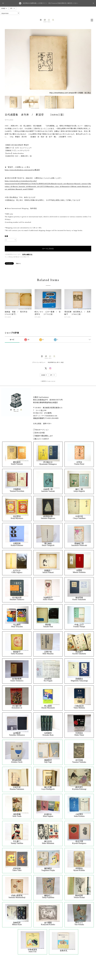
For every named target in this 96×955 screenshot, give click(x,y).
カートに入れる (48, 248)
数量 (6, 236)
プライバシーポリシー (39, 362)
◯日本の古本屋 (39, 433)
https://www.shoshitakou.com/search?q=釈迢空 (22, 170)
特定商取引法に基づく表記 (56, 362)
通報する (18, 263)
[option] (48, 61)
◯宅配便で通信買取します (43, 436)
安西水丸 (63, 951)
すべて (12, 339)
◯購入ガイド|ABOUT (41, 439)
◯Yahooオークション (41, 430)
